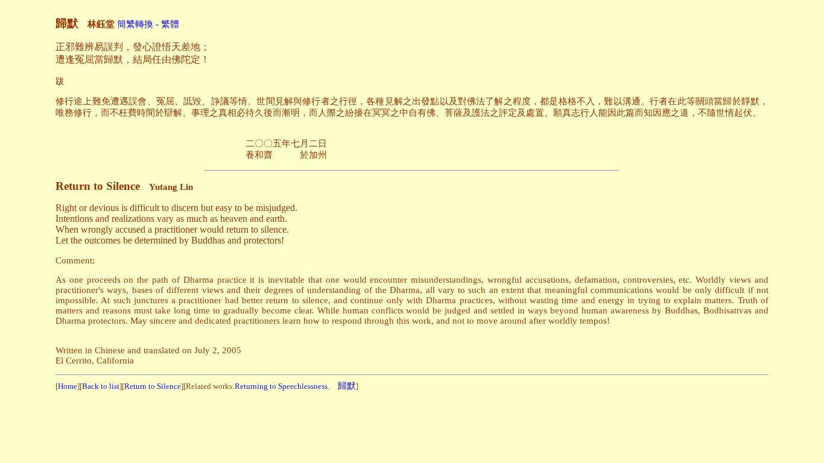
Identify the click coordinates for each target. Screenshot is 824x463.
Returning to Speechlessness (281, 386)
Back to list (100, 386)
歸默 (347, 386)
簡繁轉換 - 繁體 (148, 24)
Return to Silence (152, 386)
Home (67, 386)
